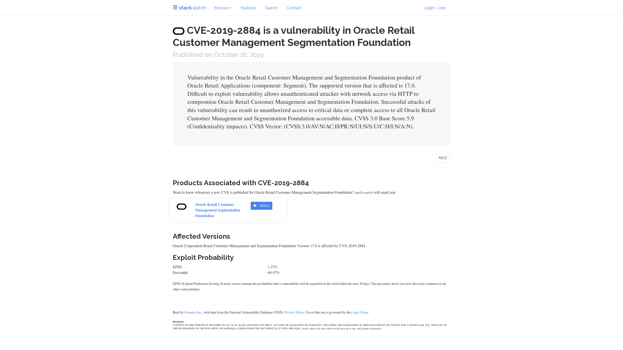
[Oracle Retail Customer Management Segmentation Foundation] (181, 205)
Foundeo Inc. (193, 312)
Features (248, 8)
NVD (443, 158)
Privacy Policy (294, 312)
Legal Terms (359, 312)
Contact (294, 8)
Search (271, 8)
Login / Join (435, 8)
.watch (192, 8)
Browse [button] (221, 8)
